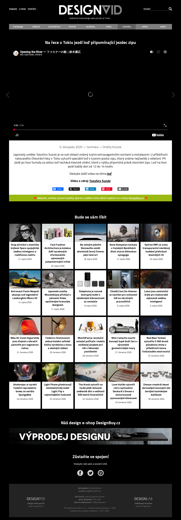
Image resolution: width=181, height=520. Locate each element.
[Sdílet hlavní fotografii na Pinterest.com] (106, 187)
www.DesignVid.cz (36, 506)
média (145, 26)
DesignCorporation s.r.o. (76, 508)
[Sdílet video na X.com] (74, 187)
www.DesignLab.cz (143, 506)
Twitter (90, 473)
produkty (90, 26)
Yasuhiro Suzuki (100, 180)
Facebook (80, 473)
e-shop (22, 8)
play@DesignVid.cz (93, 491)
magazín (13, 8)
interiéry (32, 8)
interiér (72, 26)
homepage (18, 26)
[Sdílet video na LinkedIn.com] (90, 187)
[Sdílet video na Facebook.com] (58, 187)
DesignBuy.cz (136, 198)
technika (127, 26)
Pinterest (101, 473)
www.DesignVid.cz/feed (94, 496)
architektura (54, 26)
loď (109, 173)
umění (163, 26)
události (36, 26)
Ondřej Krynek (112, 147)
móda (108, 26)
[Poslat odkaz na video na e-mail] (123, 187)
